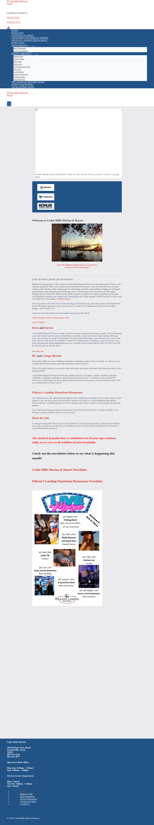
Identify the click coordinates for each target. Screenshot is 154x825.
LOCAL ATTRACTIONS (22, 87)
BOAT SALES (18, 43)
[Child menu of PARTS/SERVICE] (33, 46)
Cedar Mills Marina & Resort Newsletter (59, 469)
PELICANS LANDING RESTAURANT (29, 40)
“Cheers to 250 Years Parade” (77, 267)
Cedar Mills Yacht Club (21, 67)
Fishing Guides (63, 299)
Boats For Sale (26, 794)
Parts (35, 327)
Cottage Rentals (51, 355)
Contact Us (25, 804)
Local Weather (38, 322)
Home (22, 791)
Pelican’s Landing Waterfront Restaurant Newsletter (67, 481)
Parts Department (27, 796)
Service (49, 327)
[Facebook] (8, 27)
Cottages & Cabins (28, 801)
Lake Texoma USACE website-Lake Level (50, 318)
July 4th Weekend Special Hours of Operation (77, 265)
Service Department (20, 51)
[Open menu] (9, 103)
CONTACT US (14, 22)
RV (34, 355)
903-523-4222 (13, 17)
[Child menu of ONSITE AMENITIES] (37, 54)
